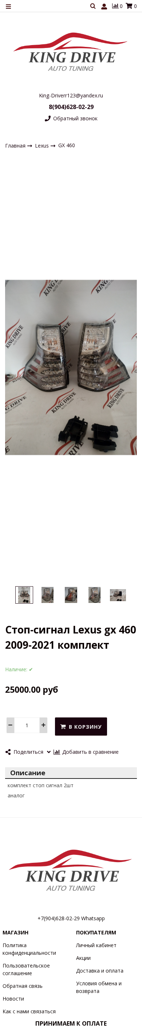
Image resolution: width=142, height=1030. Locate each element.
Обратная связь (23, 985)
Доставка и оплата (99, 970)
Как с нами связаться (29, 1011)
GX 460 (66, 145)
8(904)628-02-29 (71, 107)
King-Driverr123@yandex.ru (71, 95)
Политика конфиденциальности (29, 949)
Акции (83, 957)
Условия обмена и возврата (99, 987)
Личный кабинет (96, 945)
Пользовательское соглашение (26, 969)
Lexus (42, 145)
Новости (13, 998)
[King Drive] (71, 51)
